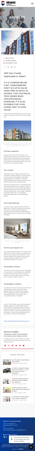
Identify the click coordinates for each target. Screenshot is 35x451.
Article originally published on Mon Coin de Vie (16, 321)
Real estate (9, 58)
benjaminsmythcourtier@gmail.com (16, 430)
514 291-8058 (9, 428)
